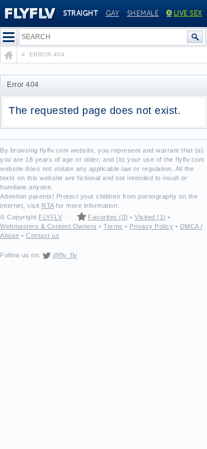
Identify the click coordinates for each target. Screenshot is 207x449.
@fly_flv (65, 255)
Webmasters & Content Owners (48, 226)
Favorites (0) (108, 217)
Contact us (42, 235)
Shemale (143, 13)
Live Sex (188, 13)
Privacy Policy (151, 226)
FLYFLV (50, 217)
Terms (113, 226)
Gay (113, 13)
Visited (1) (150, 217)
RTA (47, 205)
